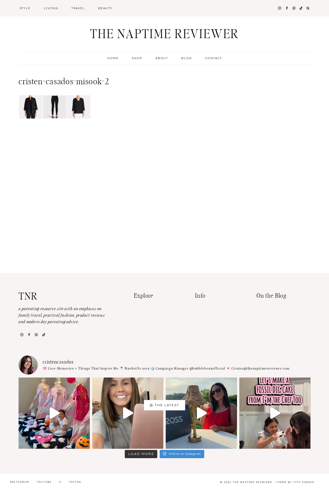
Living (51, 8)
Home (112, 58)
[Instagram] (279, 8)
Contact (213, 58)
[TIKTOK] (301, 8)
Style (25, 8)
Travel (78, 8)
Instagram (19, 482)
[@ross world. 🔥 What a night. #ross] (201, 413)
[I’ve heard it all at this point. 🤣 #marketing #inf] (128, 413)
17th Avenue (303, 482)
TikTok (75, 482)
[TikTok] (43, 334)
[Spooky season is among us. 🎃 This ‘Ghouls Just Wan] (54, 413)
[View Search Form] (308, 8)
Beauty (105, 8)
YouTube (44, 482)
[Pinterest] (294, 8)
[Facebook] (286, 8)
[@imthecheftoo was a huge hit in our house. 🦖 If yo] (275, 413)
